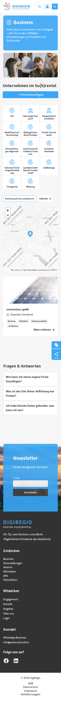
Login (6, 618)
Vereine (7, 567)
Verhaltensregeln (30, 694)
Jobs (5, 575)
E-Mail (16, 478)
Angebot (8, 608)
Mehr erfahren (42, 329)
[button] (30, 234)
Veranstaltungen (12, 563)
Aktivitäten (9, 571)
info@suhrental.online (16, 642)
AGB (30, 683)
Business (8, 558)
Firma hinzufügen (32, 95)
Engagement (10, 599)
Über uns (8, 613)
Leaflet (16, 269)
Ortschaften (10, 579)
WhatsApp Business (14, 637)
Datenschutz (30, 687)
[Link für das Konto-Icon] (47, 6)
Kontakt (7, 604)
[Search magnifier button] (39, 6)
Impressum (30, 690)
